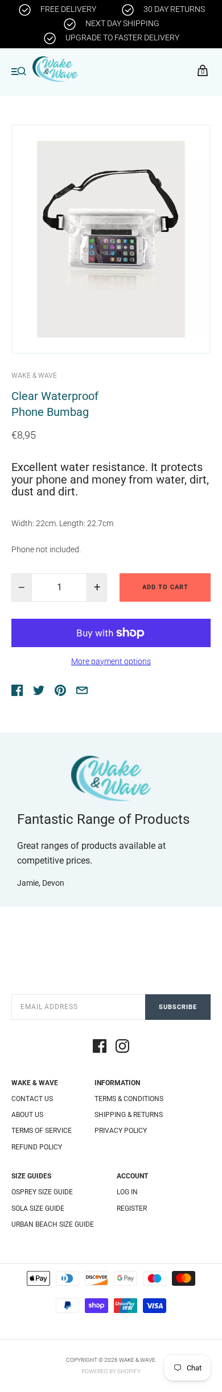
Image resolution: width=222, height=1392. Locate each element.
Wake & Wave (34, 376)
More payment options (111, 661)
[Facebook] (99, 1047)
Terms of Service (41, 1131)
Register (132, 1208)
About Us (27, 1115)
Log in (127, 1192)
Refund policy (36, 1147)
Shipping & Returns (128, 1115)
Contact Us (32, 1099)
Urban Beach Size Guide (52, 1224)
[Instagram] (122, 1047)
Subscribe (178, 1007)
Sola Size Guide (37, 1208)
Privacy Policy (120, 1131)
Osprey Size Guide (42, 1192)
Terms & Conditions (128, 1099)
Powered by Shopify (111, 1371)
